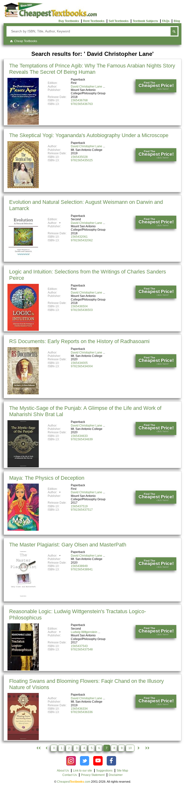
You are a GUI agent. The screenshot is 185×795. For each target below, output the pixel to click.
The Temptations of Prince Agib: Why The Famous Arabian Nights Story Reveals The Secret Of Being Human (92, 69)
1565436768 (79, 100)
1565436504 (79, 306)
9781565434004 (82, 366)
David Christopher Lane (86, 86)
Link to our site (82, 770)
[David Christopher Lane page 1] (38, 748)
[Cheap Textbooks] (50, 17)
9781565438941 (82, 569)
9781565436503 (82, 310)
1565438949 (79, 566)
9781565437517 (82, 509)
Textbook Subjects (145, 21)
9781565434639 (82, 439)
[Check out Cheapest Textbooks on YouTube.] (98, 761)
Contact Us (69, 775)
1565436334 (79, 708)
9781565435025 (82, 160)
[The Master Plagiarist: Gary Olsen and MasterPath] (23, 596)
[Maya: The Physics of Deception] (23, 529)
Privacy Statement (93, 775)
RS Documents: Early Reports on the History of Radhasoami (79, 341)
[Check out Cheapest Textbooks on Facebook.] (111, 761)
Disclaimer (116, 775)
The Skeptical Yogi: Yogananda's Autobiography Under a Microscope (88, 135)
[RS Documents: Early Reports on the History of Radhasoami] (23, 393)
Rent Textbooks (94, 21)
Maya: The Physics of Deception (46, 478)
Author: (53, 223)
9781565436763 (82, 104)
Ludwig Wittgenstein (84, 632)
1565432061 (79, 236)
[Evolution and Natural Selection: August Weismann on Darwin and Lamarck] (23, 260)
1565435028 (79, 157)
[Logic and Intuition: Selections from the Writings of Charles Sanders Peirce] (23, 329)
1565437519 (79, 506)
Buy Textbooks (69, 21)
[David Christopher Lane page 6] (46, 748)
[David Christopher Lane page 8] (138, 748)
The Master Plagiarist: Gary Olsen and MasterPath (67, 545)
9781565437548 (82, 649)
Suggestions (104, 770)
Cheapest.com (73, 781)
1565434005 (79, 363)
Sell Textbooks (119, 21)
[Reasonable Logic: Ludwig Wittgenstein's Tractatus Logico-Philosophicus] (23, 669)
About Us (63, 770)
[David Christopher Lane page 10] (147, 748)
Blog (177, 21)
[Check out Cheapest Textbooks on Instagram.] (71, 761)
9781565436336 (82, 712)
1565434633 (79, 436)
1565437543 (79, 646)
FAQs (166, 21)
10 (130, 748)
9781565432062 (82, 240)
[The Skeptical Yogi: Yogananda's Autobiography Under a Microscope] (23, 187)
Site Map (122, 770)
